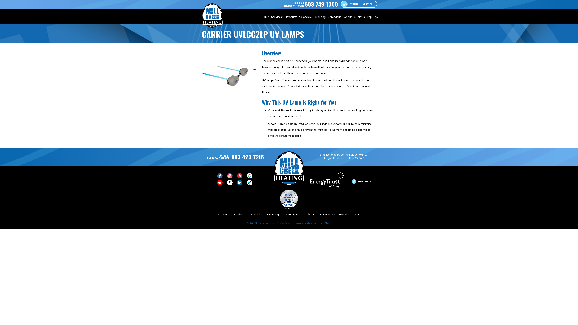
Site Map (325, 222)
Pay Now (372, 17)
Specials (306, 17)
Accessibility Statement (305, 222)
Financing (320, 17)
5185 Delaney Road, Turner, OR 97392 (343, 154)
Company (334, 17)
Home (265, 17)
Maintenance (292, 214)
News (361, 17)
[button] (283, 17)
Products (291, 17)
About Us (350, 17)
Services (276, 17)
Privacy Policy (284, 222)
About (310, 214)
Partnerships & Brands (334, 214)
